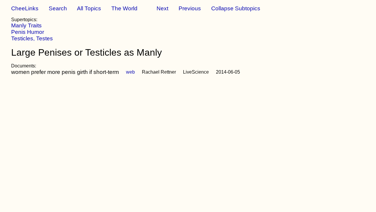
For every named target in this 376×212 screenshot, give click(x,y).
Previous (190, 8)
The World (124, 8)
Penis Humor (27, 32)
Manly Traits (26, 25)
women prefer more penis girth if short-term (65, 72)
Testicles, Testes (32, 38)
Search (58, 8)
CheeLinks (24, 8)
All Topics (89, 8)
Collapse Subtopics (235, 8)
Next (162, 8)
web (130, 71)
